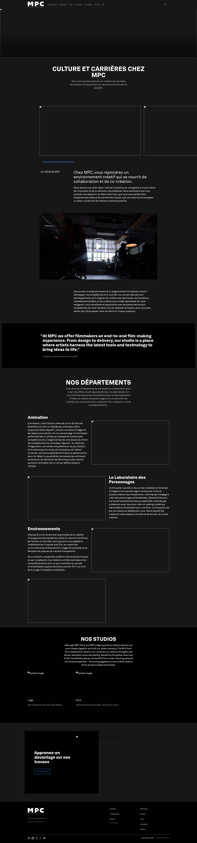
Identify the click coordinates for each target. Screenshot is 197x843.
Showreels (63, 4)
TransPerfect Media (162, 838)
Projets (112, 819)
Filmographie (52, 4)
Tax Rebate (88, 4)
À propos (113, 809)
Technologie (114, 822)
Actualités (78, 4)
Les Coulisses (42, 771)
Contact (97, 4)
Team (71, 4)
